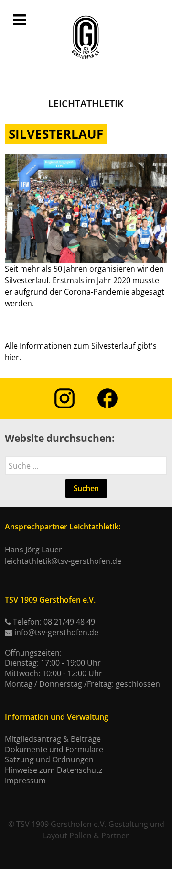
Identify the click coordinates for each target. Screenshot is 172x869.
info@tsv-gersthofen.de (56, 632)
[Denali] (86, 38)
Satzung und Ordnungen (49, 759)
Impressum (25, 780)
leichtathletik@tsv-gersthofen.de (63, 561)
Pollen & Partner (99, 835)
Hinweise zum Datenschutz (54, 770)
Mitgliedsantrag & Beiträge (53, 739)
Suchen (86, 488)
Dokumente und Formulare (54, 749)
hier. (13, 357)
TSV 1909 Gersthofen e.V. (61, 824)
